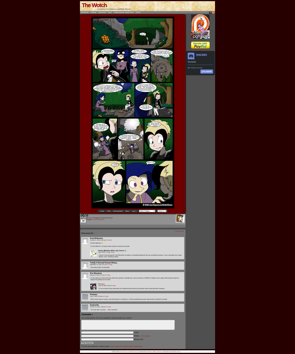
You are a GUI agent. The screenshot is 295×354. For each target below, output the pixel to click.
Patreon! (85, 12)
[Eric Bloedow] (85, 276)
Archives (102, 12)
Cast (110, 12)
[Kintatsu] (85, 297)
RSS (213, 12)
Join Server (207, 71)
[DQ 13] (132, 208)
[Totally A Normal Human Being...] (85, 265)
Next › (127, 211)
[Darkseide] (85, 307)
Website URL (138, 339)
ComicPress (158, 351)
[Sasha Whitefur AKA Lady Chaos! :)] (93, 253)
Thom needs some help (124, 12)
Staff (138, 12)
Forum (93, 12)
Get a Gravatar (145, 336)
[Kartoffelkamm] (85, 241)
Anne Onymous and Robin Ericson (128, 351)
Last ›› (134, 211)
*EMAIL (142, 336)
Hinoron (101, 284)
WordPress (149, 351)
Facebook (210, 12)
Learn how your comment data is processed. (126, 346)
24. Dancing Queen (98, 219)
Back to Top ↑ (177, 351)
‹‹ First (101, 211)
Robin (90, 218)
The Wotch (94, 5)
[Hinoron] (93, 290)
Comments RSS (179, 231)
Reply (110, 240)
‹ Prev (108, 211)
